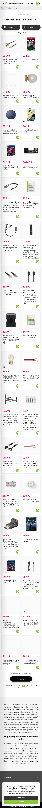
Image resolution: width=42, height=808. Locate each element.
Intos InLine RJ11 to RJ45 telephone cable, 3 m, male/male (11, 292)
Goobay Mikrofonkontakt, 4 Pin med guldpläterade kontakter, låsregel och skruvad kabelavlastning (11, 624)
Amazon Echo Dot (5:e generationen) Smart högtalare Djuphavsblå (10, 132)
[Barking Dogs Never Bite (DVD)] (31, 115)
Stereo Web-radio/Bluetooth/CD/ (30, 167)
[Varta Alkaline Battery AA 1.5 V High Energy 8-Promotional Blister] (31, 645)
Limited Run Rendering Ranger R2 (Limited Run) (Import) (11, 168)
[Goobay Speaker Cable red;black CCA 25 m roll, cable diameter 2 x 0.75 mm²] (31, 360)
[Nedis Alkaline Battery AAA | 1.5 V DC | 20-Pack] (31, 484)
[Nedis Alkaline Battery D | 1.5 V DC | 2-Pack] (31, 320)
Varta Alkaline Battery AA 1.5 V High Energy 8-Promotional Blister (31, 662)
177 (27, 686)
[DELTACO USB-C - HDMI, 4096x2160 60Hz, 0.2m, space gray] (11, 645)
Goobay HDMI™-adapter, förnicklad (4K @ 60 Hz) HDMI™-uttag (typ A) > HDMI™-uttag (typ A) (11, 339)
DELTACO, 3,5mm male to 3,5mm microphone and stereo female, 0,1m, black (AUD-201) (10, 248)
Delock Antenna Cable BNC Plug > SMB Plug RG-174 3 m (10, 61)
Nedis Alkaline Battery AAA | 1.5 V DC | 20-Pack (31, 500)
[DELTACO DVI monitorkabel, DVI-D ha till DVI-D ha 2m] (11, 446)
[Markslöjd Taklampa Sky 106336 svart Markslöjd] (11, 80)
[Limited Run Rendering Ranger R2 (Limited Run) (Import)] (11, 151)
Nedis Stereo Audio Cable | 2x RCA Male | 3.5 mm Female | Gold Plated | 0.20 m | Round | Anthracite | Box (31, 584)
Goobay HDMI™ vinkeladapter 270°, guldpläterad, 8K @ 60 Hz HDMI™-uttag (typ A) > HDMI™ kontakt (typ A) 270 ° (11, 543)
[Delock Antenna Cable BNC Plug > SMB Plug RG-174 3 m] (11, 44)
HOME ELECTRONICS (23, 15)
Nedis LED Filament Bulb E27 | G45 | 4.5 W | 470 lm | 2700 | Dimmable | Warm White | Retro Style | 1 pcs (11, 378)
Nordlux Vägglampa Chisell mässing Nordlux (31, 96)
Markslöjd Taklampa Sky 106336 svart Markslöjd (11, 96)
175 (19, 686)
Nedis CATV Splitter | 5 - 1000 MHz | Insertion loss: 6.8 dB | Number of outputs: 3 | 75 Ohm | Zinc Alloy (11, 503)
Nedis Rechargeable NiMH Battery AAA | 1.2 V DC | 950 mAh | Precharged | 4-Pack (31, 204)
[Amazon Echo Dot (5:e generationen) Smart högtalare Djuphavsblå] (11, 115)
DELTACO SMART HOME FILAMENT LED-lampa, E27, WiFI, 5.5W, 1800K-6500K (31, 623)
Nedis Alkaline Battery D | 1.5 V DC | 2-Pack (31, 336)
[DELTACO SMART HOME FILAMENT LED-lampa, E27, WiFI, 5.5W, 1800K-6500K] (31, 605)
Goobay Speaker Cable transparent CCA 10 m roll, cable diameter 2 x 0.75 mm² (31, 464)
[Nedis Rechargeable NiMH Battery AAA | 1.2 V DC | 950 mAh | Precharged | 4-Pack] (31, 187)
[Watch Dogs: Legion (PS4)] (11, 565)
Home (14, 15)
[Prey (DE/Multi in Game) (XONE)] (31, 524)
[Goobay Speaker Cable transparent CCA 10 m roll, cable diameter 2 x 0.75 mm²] (31, 446)
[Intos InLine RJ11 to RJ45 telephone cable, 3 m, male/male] (11, 275)
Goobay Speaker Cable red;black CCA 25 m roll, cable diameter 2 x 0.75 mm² (31, 378)
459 (37, 686)
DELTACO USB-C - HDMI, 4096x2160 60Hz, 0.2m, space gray (11, 662)
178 (31, 686)
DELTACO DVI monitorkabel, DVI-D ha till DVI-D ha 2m (11, 463)
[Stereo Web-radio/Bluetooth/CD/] (31, 151)
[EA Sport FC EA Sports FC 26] (31, 44)
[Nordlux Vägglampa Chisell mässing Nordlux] (31, 80)
